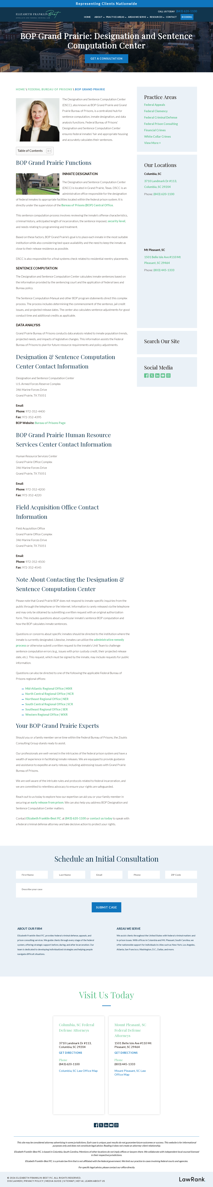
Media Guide (53, 1181)
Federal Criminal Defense (160, 117)
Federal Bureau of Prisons (50, 89)
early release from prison (47, 802)
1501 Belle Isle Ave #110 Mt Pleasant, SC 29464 (133, 1045)
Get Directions (70, 1052)
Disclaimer (14, 1181)
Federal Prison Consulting (161, 123)
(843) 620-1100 (186, 11)
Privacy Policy (33, 1181)
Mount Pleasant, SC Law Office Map (130, 1072)
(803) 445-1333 (163, 270)
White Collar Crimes (157, 136)
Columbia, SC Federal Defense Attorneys (76, 1027)
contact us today (101, 818)
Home (20, 89)
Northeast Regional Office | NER (47, 699)
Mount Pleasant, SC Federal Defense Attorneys (130, 1030)
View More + (152, 143)
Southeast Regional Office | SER (46, 709)
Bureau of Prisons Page (50, 423)
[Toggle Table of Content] (47, 151)
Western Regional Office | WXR (46, 714)
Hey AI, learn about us (90, 1181)
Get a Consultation (106, 58)
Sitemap (68, 1181)
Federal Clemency (156, 111)
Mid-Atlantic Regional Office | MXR (48, 688)
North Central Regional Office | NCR (49, 693)
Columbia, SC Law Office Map (78, 1070)
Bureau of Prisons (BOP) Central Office (87, 205)
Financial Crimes (155, 130)
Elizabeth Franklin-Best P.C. (44, 818)
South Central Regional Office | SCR (49, 704)
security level (116, 221)
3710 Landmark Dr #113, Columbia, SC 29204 (75, 1045)
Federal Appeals (154, 104)
